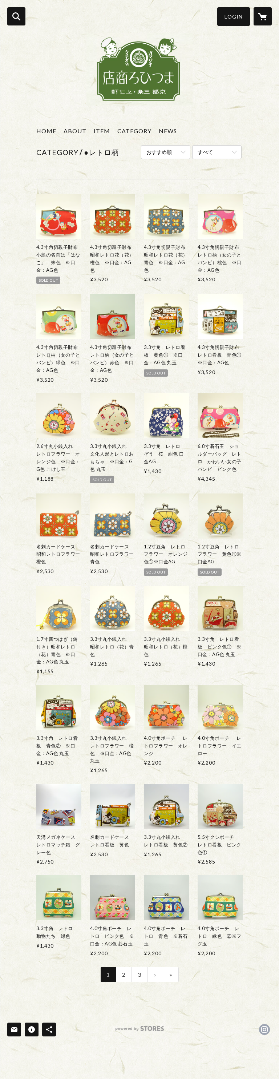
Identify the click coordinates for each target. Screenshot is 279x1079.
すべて (205, 152)
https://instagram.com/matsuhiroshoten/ (264, 1029)
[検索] (16, 16)
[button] (233, 16)
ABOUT (75, 130)
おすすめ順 (159, 152)
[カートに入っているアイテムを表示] (263, 16)
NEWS (168, 130)
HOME (46, 130)
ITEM (102, 130)
